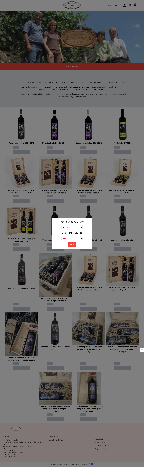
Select (72, 244)
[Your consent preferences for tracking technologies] (142, 350)
